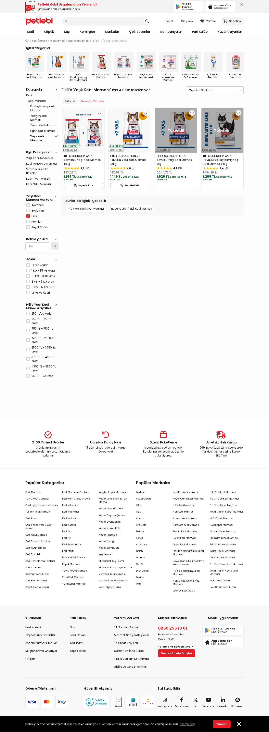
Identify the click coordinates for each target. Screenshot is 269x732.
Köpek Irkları (78, 651)
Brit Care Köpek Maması (224, 538)
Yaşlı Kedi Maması (73, 577)
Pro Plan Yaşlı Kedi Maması (86, 209)
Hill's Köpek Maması (221, 518)
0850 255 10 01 (172, 628)
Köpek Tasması (108, 534)
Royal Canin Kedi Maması (188, 498)
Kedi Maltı (68, 551)
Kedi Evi (66, 538)
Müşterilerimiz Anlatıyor (41, 651)
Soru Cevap (78, 635)
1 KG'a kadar (40, 265)
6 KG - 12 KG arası (43, 287)
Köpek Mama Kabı (110, 528)
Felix (138, 583)
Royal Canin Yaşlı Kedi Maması (131, 209)
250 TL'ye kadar (42, 314)
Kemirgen (87, 31)
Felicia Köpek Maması (223, 544)
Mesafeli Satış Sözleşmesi (131, 635)
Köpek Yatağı (106, 541)
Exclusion (38, 211)
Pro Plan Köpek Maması (223, 505)
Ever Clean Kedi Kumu (223, 587)
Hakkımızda (33, 627)
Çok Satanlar (139, 31)
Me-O (139, 564)
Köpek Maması (71, 564)
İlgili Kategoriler (38, 152)
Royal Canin (40, 227)
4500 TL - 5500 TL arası (44, 368)
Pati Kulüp (200, 31)
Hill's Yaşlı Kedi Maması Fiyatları (39, 306)
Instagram (165, 706)
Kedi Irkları (76, 643)
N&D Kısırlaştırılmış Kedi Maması (186, 582)
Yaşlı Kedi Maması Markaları (40, 198)
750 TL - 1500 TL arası (42, 331)
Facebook (181, 706)
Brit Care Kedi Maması (186, 525)
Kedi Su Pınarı (33, 567)
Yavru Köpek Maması (74, 570)
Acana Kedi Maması (185, 518)
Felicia (140, 531)
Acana (140, 518)
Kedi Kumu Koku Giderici (76, 498)
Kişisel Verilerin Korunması (131, 659)
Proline (140, 577)
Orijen (139, 551)
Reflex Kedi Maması (184, 538)
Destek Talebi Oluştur (176, 653)
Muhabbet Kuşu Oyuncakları (116, 567)
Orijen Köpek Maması (222, 557)
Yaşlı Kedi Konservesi (40, 158)
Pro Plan (37, 222)
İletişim (30, 659)
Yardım (211, 21)
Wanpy (140, 557)
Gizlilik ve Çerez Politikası (130, 667)
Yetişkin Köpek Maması (112, 492)
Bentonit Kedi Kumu (37, 574)
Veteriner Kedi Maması (112, 574)
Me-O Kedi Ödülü (220, 580)
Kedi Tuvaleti (33, 554)
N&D (138, 511)
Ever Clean (142, 570)
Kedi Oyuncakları (35, 547)
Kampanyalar (171, 31)
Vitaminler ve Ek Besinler (37, 171)
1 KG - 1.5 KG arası (43, 271)
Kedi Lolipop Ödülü (110, 587)
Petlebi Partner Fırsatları (41, 643)
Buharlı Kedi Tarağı (73, 557)
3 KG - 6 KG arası (43, 282)
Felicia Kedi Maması (185, 531)
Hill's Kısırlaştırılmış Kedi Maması (186, 572)
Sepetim (235, 21)
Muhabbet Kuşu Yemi (111, 561)
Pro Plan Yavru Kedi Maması (226, 564)
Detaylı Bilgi (187, 724)
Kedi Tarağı (69, 525)
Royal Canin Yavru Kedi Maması (224, 572)
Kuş (67, 31)
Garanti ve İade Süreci (129, 651)
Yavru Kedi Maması (43, 125)
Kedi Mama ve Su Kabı (75, 492)
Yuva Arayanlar (230, 31)
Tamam (221, 724)
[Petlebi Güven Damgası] (96, 702)
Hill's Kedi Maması (183, 505)
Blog (72, 627)
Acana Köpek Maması (223, 531)
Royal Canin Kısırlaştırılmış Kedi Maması (188, 562)
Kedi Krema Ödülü (36, 580)
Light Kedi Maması (42, 131)
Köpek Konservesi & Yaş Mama (113, 500)
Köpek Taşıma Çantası (112, 515)
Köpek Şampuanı (109, 547)
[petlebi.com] (27, 40)
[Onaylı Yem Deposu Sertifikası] (118, 702)
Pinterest (237, 706)
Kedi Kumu (31, 518)
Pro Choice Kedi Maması (224, 498)
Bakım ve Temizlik (38, 179)
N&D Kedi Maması (183, 511)
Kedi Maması (37, 101)
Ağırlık (31, 259)
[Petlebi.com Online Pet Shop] (39, 21)
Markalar (112, 31)
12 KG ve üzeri (41, 293)
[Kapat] (241, 5)
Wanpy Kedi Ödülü (184, 590)
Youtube (208, 706)
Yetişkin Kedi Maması (38, 118)
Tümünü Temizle (92, 101)
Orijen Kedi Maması (184, 544)
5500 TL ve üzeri (42, 376)
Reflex (139, 538)
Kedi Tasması (70, 511)
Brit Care (141, 525)
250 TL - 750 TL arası (42, 321)
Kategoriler (35, 89)
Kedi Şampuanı (71, 544)
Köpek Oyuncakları (110, 521)
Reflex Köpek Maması (222, 551)
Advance (38, 205)
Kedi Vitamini (70, 505)
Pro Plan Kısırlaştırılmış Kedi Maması (188, 552)
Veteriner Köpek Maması (113, 580)
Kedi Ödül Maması (38, 184)
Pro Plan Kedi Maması (186, 492)
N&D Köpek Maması (221, 525)
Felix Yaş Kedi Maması (223, 492)
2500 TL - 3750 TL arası (44, 349)
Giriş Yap (187, 21)
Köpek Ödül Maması (111, 508)
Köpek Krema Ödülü (37, 587)
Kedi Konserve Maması (41, 164)
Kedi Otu (67, 531)
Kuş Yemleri (105, 554)
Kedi (30, 31)
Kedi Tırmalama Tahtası (40, 561)
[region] (42, 249)
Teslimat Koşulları (126, 643)
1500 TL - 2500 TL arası (43, 340)
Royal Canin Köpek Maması (226, 511)
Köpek (49, 31)
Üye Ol (169, 21)
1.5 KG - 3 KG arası (44, 276)
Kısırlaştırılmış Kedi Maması (42, 108)
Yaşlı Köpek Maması (74, 583)
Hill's (34, 216)
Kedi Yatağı (69, 518)
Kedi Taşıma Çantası (38, 541)
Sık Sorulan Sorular (126, 627)
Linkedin (222, 706)
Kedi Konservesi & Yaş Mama (38, 526)
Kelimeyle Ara (37, 239)
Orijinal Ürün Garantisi (40, 635)
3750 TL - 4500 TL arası (44, 359)
